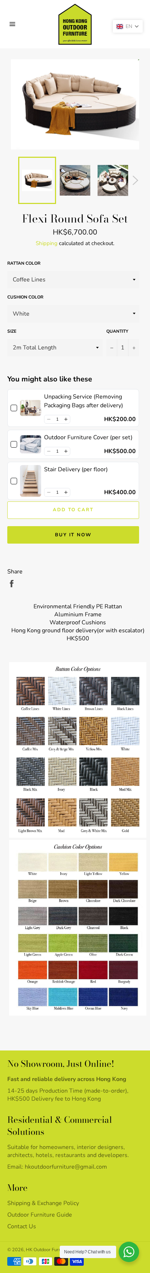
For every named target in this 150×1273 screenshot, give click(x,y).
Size (11, 331)
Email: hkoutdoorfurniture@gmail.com (57, 1167)
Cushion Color (25, 297)
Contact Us (21, 1226)
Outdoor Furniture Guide (39, 1215)
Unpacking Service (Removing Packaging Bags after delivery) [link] (83, 401)
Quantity (117, 331)
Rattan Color (23, 263)
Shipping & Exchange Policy (43, 1203)
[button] (48, 419)
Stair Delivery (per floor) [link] (76, 469)
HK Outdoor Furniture (48, 1249)
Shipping (47, 243)
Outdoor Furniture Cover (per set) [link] (88, 437)
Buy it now (73, 535)
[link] (30, 408)
